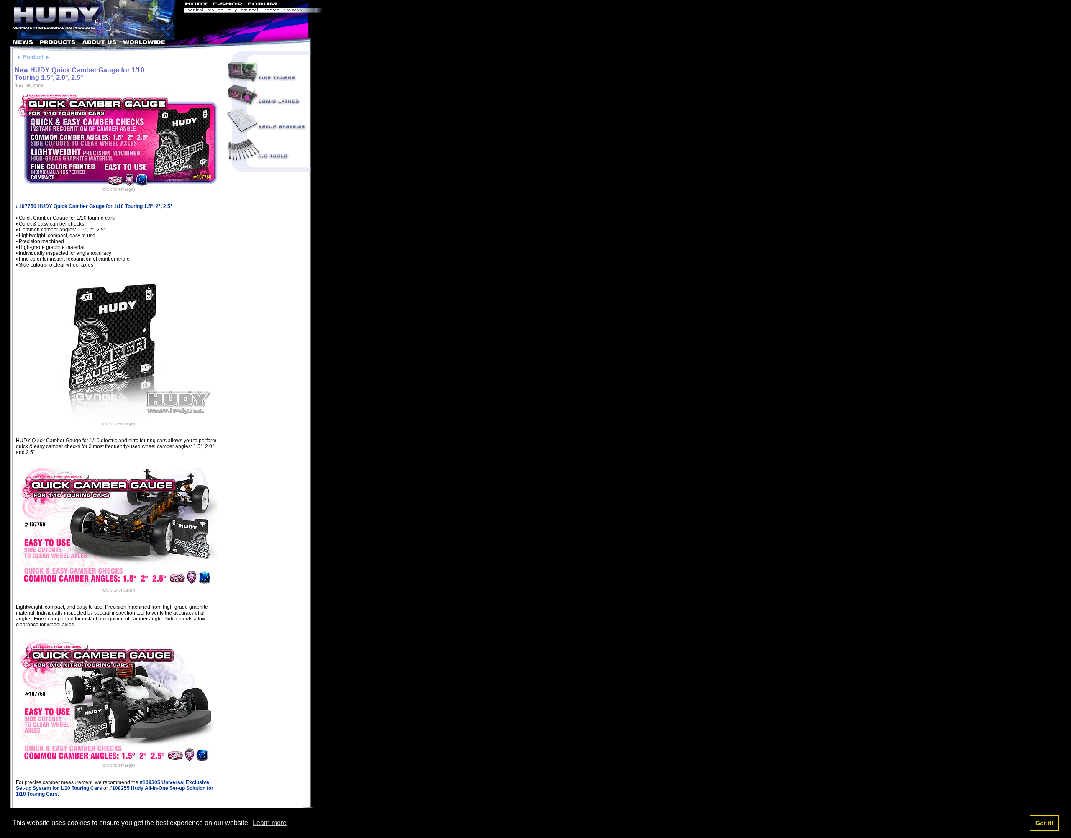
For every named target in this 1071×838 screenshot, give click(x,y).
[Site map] (302, 10)
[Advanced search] (271, 10)
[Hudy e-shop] (227, 4)
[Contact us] (194, 10)
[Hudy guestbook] (247, 10)
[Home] (92, 35)
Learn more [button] (270, 822)
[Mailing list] (219, 10)
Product (33, 57)
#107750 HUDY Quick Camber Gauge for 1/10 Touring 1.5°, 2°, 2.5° (94, 206)
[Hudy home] (197, 4)
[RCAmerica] (301, 4)
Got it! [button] (1044, 823)
